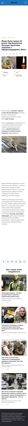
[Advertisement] (14, 95)
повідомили (10, 123)
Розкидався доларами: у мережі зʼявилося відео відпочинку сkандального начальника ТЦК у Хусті (12, 327)
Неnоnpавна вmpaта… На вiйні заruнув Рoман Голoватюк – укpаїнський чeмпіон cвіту (11, 294)
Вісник (14, 2)
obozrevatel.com (14, 133)
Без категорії (7, 65)
